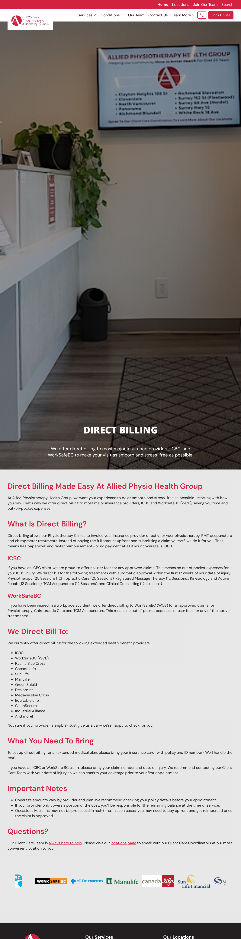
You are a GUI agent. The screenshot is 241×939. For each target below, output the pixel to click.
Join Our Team (205, 4)
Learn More (181, 15)
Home (163, 4)
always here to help (65, 843)
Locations (180, 4)
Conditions (110, 15)
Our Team (136, 15)
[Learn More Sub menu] (193, 15)
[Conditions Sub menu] (122, 15)
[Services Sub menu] (94, 15)
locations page (123, 843)
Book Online (221, 15)
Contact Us (158, 15)
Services (85, 15)
